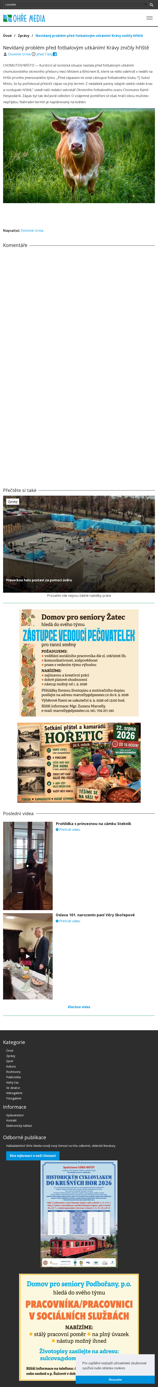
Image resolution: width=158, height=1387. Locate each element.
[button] (126, 1368)
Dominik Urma (19, 54)
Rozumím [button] (115, 1379)
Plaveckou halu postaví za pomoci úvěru (39, 580)
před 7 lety (44, 54)
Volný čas (12, 1082)
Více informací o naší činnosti (33, 1155)
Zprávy (23, 35)
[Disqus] (79, 308)
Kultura (11, 1066)
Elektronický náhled (19, 1126)
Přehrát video (69, 829)
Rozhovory (13, 1072)
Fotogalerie (13, 1098)
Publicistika (13, 1077)
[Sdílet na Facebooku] (54, 54)
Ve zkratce (13, 1088)
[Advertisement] (79, 214)
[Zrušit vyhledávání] (151, 4)
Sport (9, 1061)
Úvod (7, 35)
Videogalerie (14, 1093)
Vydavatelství (14, 1115)
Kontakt (11, 1120)
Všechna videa (79, 1007)
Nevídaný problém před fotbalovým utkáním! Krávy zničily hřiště (89, 35)
